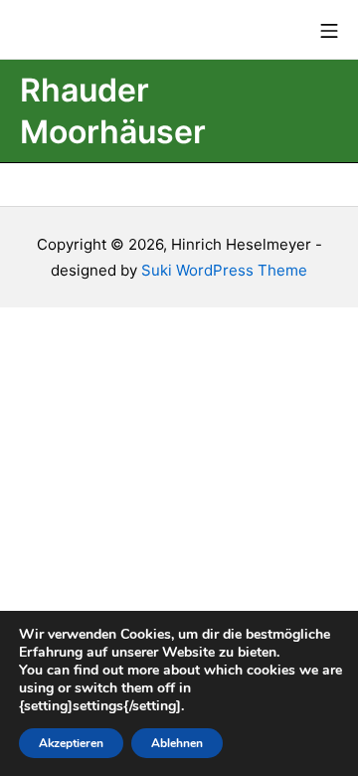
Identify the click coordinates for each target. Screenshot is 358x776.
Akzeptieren (71, 743)
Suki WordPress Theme (224, 270)
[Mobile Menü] (329, 30)
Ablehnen (177, 743)
